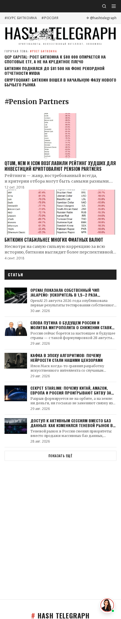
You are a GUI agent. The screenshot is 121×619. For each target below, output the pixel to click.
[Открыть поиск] (104, 6)
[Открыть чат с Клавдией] (107, 605)
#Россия (49, 18)
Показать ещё (60, 455)
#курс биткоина (21, 18)
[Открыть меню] (113, 6)
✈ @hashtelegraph (101, 18)
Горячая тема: (31, 51)
